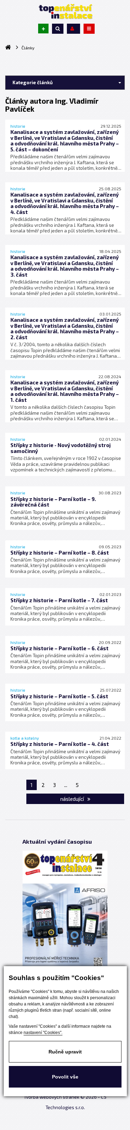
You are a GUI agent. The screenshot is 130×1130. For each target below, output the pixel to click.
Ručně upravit (65, 1052)
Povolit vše (65, 1077)
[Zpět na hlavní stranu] (65, 11)
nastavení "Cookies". (43, 1032)
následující (72, 799)
